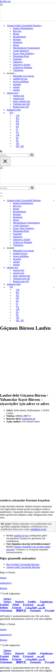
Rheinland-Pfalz (21, 56)
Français (17, 607)
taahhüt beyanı (20, 78)
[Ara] (1, 151)
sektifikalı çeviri (38, 529)
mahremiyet (6, 583)
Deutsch (19, 601)
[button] (42, 25)
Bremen (17, 39)
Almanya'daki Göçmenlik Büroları (23, 567)
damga (3, 577)
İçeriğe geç (5, 1)
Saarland (17, 59)
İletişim (3, 588)
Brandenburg (19, 36)
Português (36, 610)
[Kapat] (5, 161)
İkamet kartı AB (21, 107)
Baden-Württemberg (23, 28)
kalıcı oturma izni (21, 101)
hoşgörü (17, 84)
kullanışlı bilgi (14, 109)
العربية (41, 604)
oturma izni (18, 95)
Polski (16, 604)
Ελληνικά (28, 604)
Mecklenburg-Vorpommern (26, 48)
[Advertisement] (28, 362)
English (31, 601)
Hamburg (17, 42)
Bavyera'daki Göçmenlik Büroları (22, 564)
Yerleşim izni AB (21, 104)
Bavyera (17, 31)
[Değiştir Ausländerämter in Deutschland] (53, 200)
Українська (46, 601)
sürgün (16, 87)
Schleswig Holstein (22, 67)
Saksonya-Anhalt (21, 64)
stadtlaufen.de (28, 418)
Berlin (16, 34)
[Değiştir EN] (53, 287)
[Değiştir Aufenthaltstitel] (53, 267)
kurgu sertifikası (21, 81)
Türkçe (7, 599)
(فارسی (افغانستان (35, 607)
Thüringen (18, 70)
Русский (49, 610)
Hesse (16, 45)
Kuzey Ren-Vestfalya (23, 53)
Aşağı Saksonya (21, 50)
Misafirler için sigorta (23, 76)
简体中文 (21, 610)
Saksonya (18, 62)
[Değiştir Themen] (53, 248)
